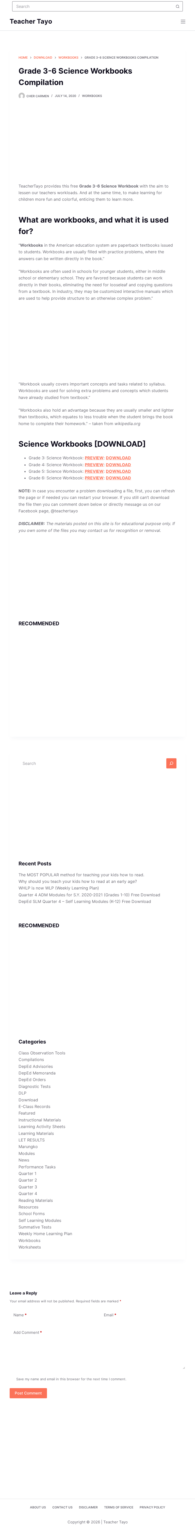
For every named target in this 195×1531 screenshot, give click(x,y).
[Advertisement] (97, 145)
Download (28, 1099)
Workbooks (92, 96)
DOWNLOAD (118, 457)
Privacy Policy (152, 1507)
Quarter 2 (28, 1180)
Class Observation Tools (42, 1052)
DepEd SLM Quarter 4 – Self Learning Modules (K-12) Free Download (85, 901)
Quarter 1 (27, 1173)
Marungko (28, 1146)
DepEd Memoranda (37, 1072)
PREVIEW (94, 457)
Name (20, 1315)
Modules (27, 1153)
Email (110, 1315)
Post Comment (28, 1393)
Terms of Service (118, 1507)
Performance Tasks (37, 1166)
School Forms (32, 1213)
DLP (22, 1093)
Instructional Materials (40, 1119)
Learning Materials (36, 1133)
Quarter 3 (28, 1186)
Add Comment (27, 1332)
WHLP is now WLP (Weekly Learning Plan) (59, 887)
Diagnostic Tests (35, 1086)
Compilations (31, 1059)
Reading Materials (36, 1200)
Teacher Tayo (31, 21)
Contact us (62, 1507)
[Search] (171, 763)
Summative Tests (35, 1227)
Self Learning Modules (40, 1220)
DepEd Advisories (36, 1066)
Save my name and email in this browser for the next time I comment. (71, 1379)
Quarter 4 (28, 1193)
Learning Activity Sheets (42, 1126)
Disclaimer (88, 1507)
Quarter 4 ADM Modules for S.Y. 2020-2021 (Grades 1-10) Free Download (89, 894)
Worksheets (30, 1247)
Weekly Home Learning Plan (45, 1233)
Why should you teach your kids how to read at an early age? (78, 881)
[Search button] (178, 6)
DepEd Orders (32, 1079)
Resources (28, 1206)
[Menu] (183, 21)
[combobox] (92, 6)
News (24, 1160)
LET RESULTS (32, 1139)
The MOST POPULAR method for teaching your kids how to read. (81, 874)
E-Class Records (34, 1106)
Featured (27, 1113)
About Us (38, 1507)
